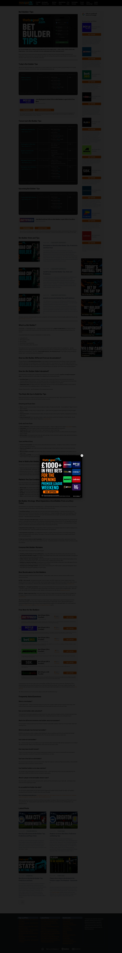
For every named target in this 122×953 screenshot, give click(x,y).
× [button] (81, 455)
